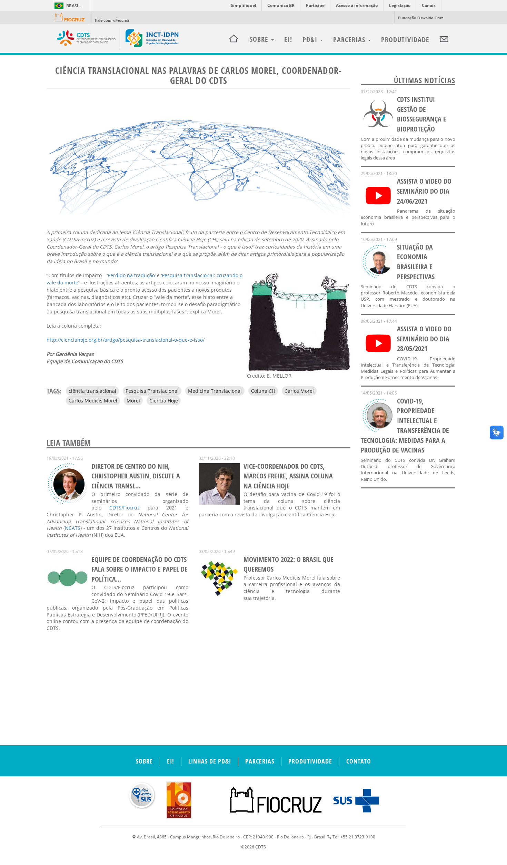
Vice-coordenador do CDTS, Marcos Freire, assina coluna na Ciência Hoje (288, 475)
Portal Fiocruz (71, 17)
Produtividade (405, 39)
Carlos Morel (299, 391)
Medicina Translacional (215, 391)
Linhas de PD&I (209, 761)
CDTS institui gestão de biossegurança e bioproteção (421, 114)
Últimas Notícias (424, 80)
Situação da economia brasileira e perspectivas (416, 261)
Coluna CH (263, 391)
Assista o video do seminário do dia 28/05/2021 (424, 338)
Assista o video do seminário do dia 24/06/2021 (424, 190)
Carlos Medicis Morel (93, 400)
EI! (288, 39)
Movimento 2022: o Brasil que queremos (288, 564)
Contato (358, 761)
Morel (133, 400)
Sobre (144, 761)
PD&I (310, 39)
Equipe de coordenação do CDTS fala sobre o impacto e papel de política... (139, 569)
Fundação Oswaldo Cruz (420, 18)
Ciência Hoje (163, 400)
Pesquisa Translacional (152, 391)
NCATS (72, 528)
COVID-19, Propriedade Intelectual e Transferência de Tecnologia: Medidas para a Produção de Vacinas (405, 425)
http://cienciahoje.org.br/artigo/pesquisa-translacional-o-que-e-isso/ (126, 340)
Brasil (66, 6)
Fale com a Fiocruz (112, 20)
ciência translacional (92, 391)
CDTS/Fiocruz (124, 507)
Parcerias (350, 39)
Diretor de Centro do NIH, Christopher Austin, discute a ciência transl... (135, 475)
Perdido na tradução (131, 275)
